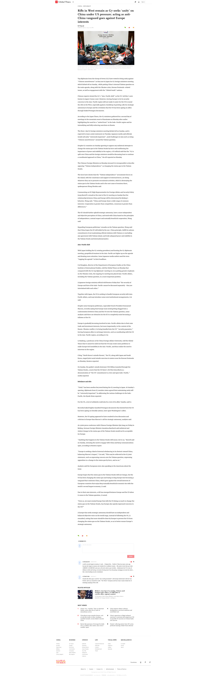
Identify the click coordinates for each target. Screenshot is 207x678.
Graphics (110, 645)
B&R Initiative (72, 652)
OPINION (85, 640)
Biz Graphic (72, 654)
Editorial (84, 643)
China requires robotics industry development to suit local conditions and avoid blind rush (121, 610)
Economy (71, 647)
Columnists (85, 654)
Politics (58, 643)
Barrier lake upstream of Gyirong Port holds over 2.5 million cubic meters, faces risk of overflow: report (92, 625)
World (122, 645)
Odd (57, 652)
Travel (96, 650)
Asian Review (85, 649)
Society (58, 645)
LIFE (96, 640)
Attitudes (97, 645)
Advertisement (110, 669)
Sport (122, 647)
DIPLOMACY (87, 6)
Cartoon (84, 656)
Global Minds (85, 647)
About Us (83, 669)
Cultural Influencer (99, 643)
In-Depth (123, 643)
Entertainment (98, 649)
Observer (84, 645)
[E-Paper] (135, 2)
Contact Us (100, 669)
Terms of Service (121, 669)
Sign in (143, 2)
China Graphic (59, 654)
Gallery (109, 647)
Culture (97, 647)
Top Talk (84, 650)
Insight (70, 645)
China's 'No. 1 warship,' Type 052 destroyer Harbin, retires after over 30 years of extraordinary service (92, 610)
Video (109, 643)
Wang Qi (81, 26)
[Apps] (138, 2)
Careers (91, 669)
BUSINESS (72, 640)
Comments (72, 649)
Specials (110, 649)
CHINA (80, 6)
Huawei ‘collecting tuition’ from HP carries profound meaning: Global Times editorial (121, 624)
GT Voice (71, 643)
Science (58, 650)
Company (71, 650)
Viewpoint (84, 652)
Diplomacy (58, 647)
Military (58, 649)
